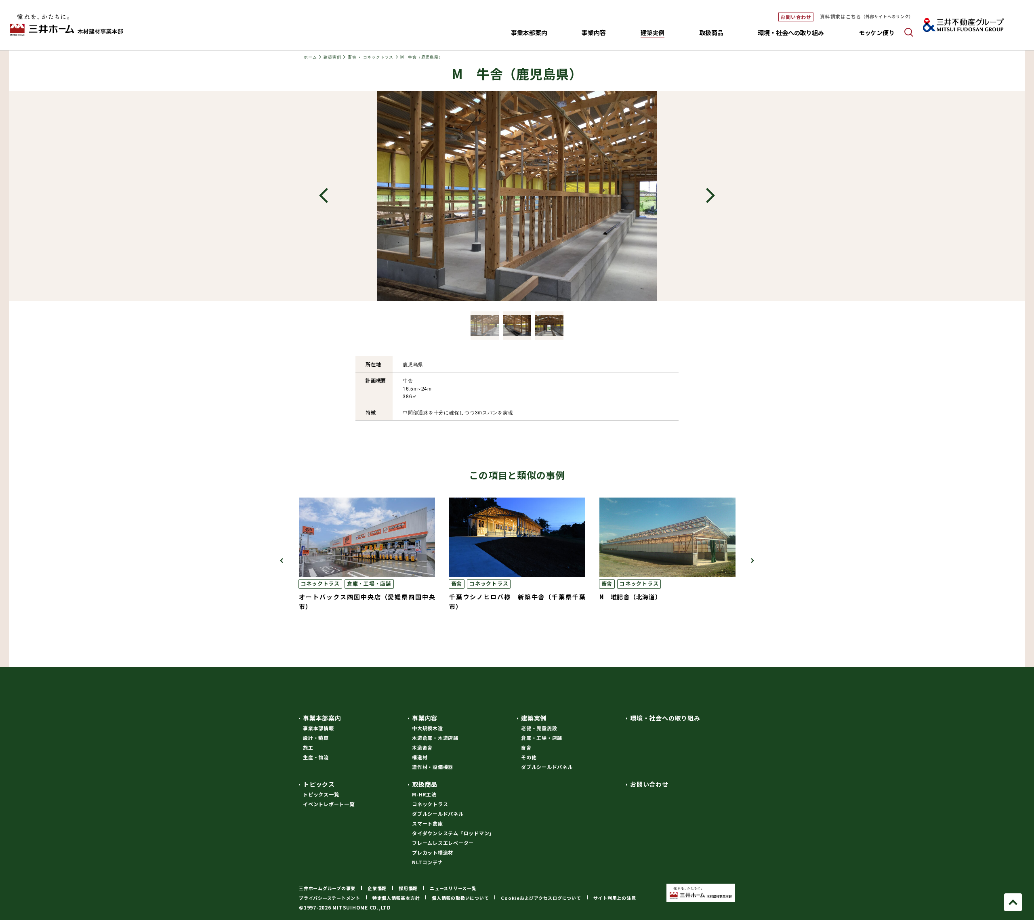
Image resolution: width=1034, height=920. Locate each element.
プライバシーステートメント (329, 898)
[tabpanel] (517, 554)
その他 (528, 757)
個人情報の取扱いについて (460, 898)
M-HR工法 (424, 794)
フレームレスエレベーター (443, 842)
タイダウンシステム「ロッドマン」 (453, 833)
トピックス (319, 784)
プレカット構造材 (432, 852)
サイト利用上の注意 (614, 898)
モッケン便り (877, 32)
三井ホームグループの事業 (327, 888)
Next (710, 196)
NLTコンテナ (427, 862)
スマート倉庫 (427, 823)
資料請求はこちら (866, 16)
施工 (308, 747)
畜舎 (456, 583)
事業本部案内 (322, 718)
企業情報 (377, 888)
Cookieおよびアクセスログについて (541, 898)
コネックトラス (320, 583)
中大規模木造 (427, 728)
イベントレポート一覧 (329, 803)
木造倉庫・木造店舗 (435, 737)
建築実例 (533, 718)
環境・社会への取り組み (791, 32)
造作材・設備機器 (432, 766)
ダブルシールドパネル (547, 766)
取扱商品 (424, 784)
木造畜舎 (422, 747)
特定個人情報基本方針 (396, 898)
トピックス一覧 (321, 794)
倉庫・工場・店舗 (369, 583)
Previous (323, 196)
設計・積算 (316, 737)
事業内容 (424, 718)
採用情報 (408, 888)
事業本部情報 (318, 728)
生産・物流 (316, 757)
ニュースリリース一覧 (453, 888)
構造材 (419, 757)
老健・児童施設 (539, 728)
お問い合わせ (795, 16)
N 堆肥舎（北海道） (630, 596)
